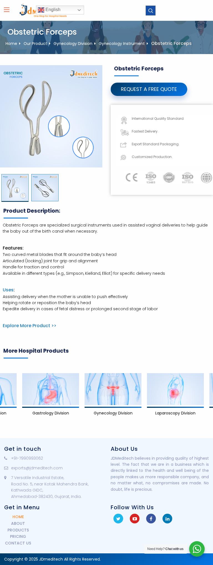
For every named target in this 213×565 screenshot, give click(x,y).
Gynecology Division (73, 43)
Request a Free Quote (149, 89)
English (52, 9)
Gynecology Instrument (122, 43)
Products (18, 530)
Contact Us (18, 543)
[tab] (15, 188)
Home (11, 43)
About (18, 523)
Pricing (18, 536)
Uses (8, 290)
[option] (15, 188)
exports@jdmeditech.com (37, 468)
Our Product (35, 43)
